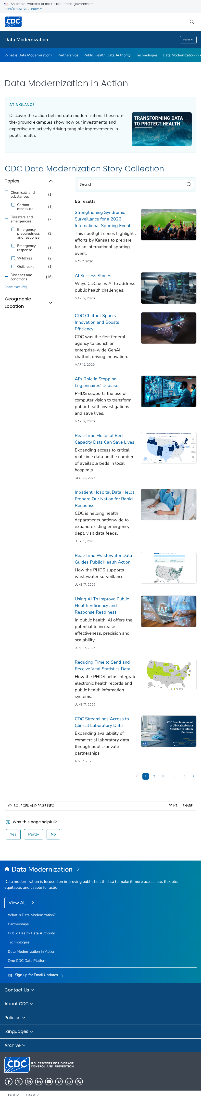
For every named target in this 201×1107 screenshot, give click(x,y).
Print (173, 805)
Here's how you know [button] (22, 8)
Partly (33, 834)
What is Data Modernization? (28, 55)
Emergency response (26, 248)
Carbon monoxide (25, 207)
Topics (12, 181)
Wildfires (24, 258)
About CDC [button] (17, 1004)
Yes (13, 834)
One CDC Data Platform (28, 960)
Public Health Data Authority (107, 55)
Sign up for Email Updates (36, 974)
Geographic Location (18, 302)
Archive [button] (13, 1045)
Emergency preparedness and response (28, 234)
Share (188, 805)
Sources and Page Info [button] (34, 805)
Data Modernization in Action (31, 951)
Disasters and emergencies (22, 219)
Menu (186, 39)
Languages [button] (17, 1031)
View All (18, 903)
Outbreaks (25, 267)
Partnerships (68, 55)
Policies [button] (13, 1018)
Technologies (147, 55)
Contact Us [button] (17, 990)
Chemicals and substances (23, 194)
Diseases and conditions (21, 277)
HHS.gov (11, 1095)
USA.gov (32, 1095)
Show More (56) (16, 287)
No (53, 834)
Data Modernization (26, 39)
